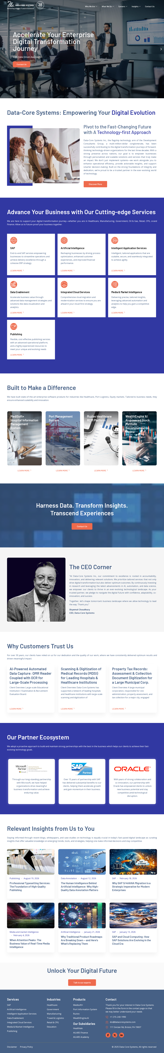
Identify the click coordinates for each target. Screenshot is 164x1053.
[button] (2, 49)
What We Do (107, 6)
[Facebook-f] (108, 1035)
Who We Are (90, 6)
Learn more (16, 271)
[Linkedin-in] (121, 1035)
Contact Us (149, 6)
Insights (135, 6)
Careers (121, 6)
